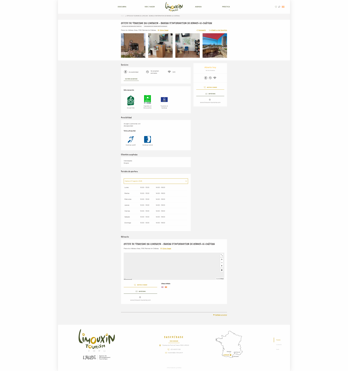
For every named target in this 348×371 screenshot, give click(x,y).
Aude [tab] (277, 349)
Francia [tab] (278, 339)
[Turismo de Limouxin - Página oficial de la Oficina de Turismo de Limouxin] (97, 339)
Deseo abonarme (174, 341)
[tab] (154, 181)
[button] (279, 6)
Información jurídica (174, 367)
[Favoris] (276, 7)
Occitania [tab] (279, 344)
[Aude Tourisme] (96, 357)
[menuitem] (122, 7)
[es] (283, 7)
